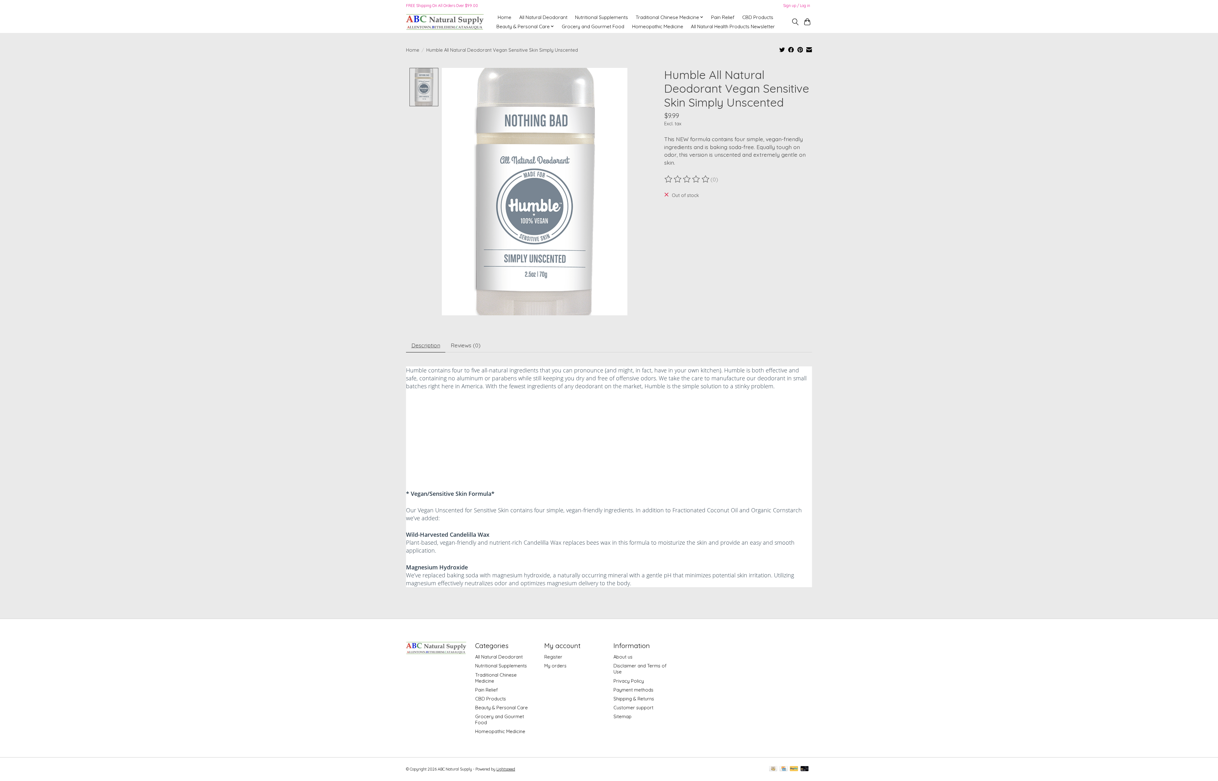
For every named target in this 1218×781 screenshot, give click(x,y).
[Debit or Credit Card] (805, 769)
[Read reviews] (687, 179)
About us (622, 657)
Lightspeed (505, 769)
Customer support (633, 708)
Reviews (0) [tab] (466, 345)
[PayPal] (794, 769)
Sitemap (622, 716)
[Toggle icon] (795, 22)
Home (504, 17)
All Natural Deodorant (543, 17)
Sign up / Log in (796, 5)
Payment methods (633, 690)
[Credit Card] (784, 769)
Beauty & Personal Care (501, 708)
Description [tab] (425, 345)
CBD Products (757, 17)
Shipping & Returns (633, 699)
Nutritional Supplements (601, 17)
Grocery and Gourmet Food (593, 26)
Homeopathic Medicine (657, 26)
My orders (555, 666)
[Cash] (773, 769)
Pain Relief (723, 17)
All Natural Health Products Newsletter (733, 26)
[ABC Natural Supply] (445, 21)
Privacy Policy (628, 681)
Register (553, 657)
